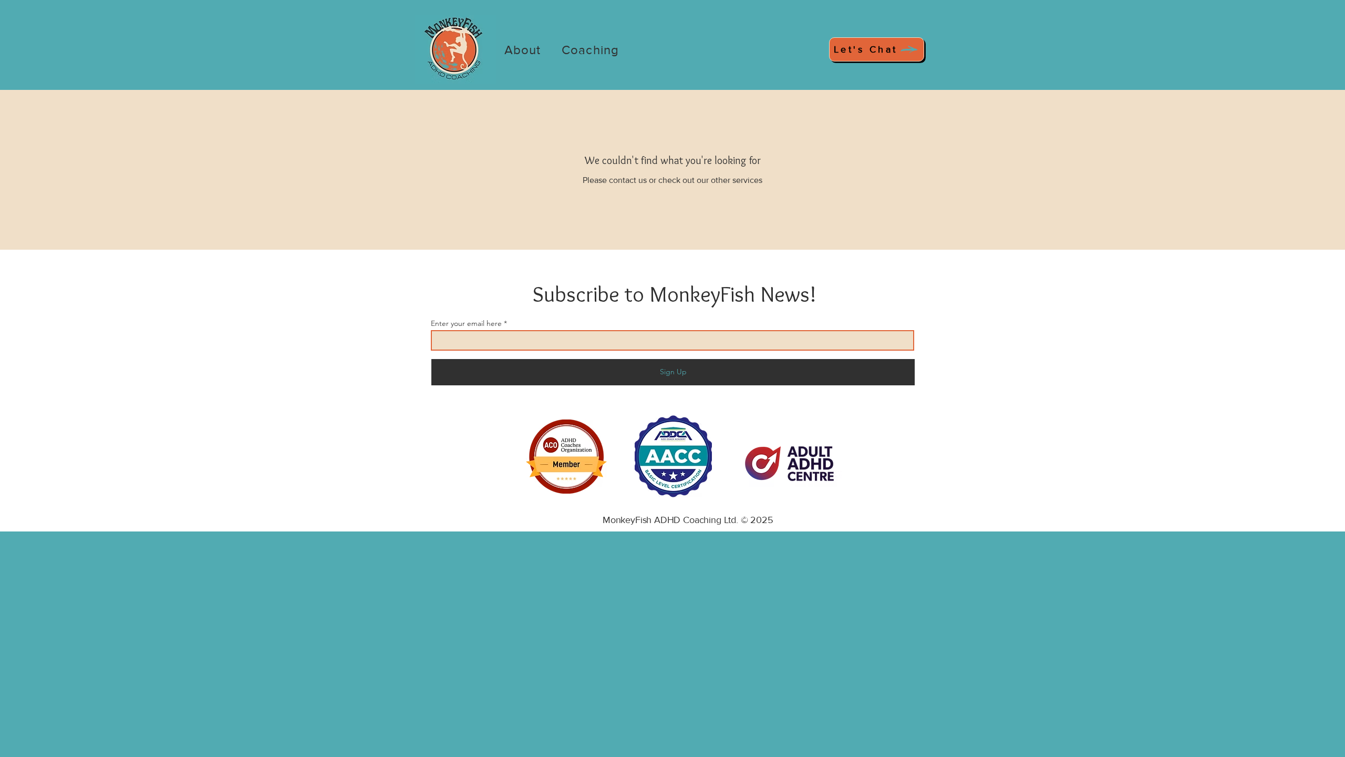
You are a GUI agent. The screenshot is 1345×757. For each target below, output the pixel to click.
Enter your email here (466, 323)
